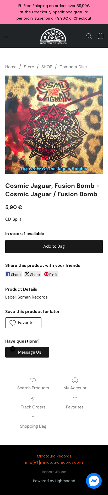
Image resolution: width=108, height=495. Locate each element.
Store (29, 67)
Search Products (33, 388)
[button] (54, 36)
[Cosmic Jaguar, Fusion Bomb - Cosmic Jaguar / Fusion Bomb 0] (54, 125)
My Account (75, 388)
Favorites (75, 407)
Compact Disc (73, 67)
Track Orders (33, 407)
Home (11, 67)
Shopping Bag (33, 426)
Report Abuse (54, 472)
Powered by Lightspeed (54, 480)
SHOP (46, 67)
